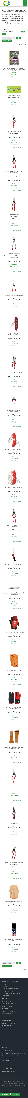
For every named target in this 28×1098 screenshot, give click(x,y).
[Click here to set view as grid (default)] (3, 34)
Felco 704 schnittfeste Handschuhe (14, 708)
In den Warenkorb (17, 147)
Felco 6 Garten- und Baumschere (14, 526)
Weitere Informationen (10, 1097)
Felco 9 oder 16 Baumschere (14, 862)
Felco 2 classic (14, 214)
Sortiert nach (5, 29)
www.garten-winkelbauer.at (8, 1071)
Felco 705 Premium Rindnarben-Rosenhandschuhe (14, 748)
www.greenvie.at (6, 1060)
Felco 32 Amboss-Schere (14, 372)
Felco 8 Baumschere (14, 786)
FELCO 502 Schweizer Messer (14, 449)
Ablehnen (15, 1094)
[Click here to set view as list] (5, 34)
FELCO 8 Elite (14, 823)
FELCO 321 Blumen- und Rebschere (14, 411)
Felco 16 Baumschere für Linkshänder (14, 172)
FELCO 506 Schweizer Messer (14, 487)
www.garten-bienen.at (7, 1050)
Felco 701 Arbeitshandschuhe (14, 632)
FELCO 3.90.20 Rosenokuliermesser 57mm (14, 334)
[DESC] (23, 31)
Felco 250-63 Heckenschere (14, 295)
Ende (9, 40)
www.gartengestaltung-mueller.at (9, 1063)
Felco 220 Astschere (14, 253)
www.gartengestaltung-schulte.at (9, 1065)
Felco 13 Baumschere (14, 131)
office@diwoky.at (9, 1013)
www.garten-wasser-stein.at (8, 1057)
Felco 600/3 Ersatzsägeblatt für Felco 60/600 (14, 594)
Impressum (20, 1097)
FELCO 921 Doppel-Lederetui (14, 901)
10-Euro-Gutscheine (14, 95)
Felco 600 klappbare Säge (14, 564)
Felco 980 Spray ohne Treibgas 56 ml (14, 940)
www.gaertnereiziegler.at (7, 1068)
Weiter (4, 40)
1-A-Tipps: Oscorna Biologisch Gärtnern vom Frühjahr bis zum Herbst (14, 69)
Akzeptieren (5, 1094)
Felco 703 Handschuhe (14, 670)
